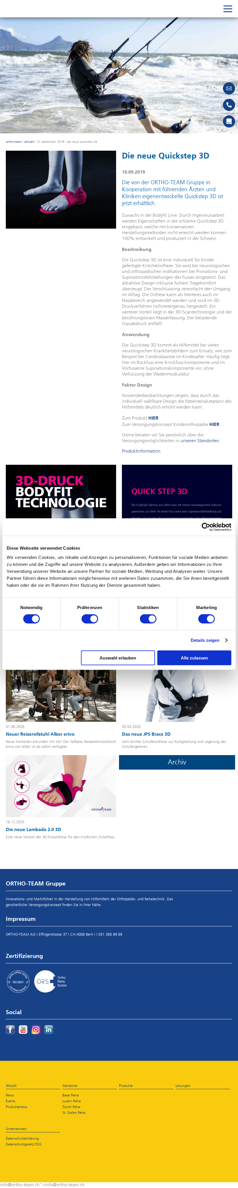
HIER (153, 418)
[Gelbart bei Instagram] (35, 1029)
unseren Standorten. (200, 441)
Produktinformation (141, 451)
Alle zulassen (194, 657)
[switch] (90, 619)
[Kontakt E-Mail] (229, 88)
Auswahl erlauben (118, 657)
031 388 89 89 (110, 934)
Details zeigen (205, 640)
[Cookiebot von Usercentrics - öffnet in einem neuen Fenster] (206, 527)
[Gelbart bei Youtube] (23, 1029)
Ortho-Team (14, 141)
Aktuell (29, 141)
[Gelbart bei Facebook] (10, 1029)
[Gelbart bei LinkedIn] (48, 1029)
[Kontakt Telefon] (229, 105)
